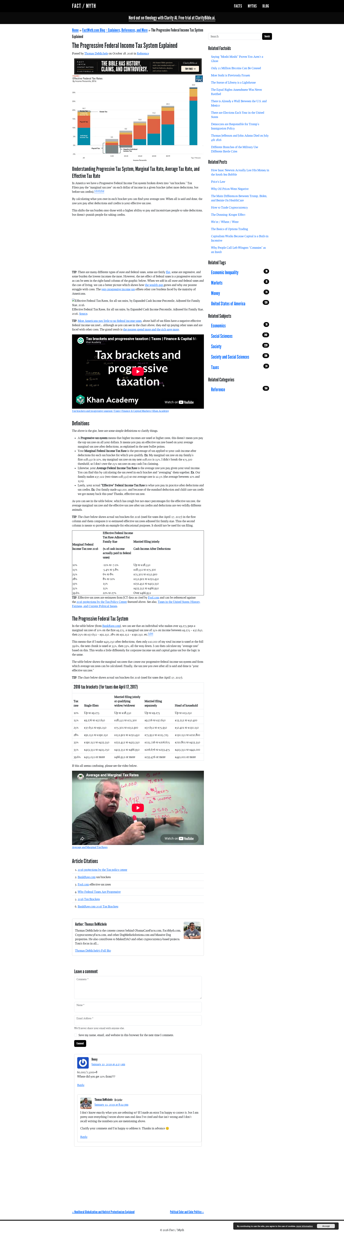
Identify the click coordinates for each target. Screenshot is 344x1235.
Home (75, 30)
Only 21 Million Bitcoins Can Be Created (236, 68)
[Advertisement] (138, 245)
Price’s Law (218, 181)
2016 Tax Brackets (89, 899)
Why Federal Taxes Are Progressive (99, 891)
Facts (238, 6)
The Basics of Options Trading (229, 229)
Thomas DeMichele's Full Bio (93, 950)
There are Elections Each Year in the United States (237, 115)
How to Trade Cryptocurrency (229, 207)
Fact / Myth (84, 6)
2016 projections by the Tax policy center (102, 869)
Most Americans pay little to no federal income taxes (110, 320)
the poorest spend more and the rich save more (151, 329)
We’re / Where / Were (224, 221)
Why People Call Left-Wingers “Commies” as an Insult (238, 250)
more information (304, 1226)
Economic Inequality (239, 272)
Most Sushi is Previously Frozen (230, 75)
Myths (252, 6)
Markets (239, 283)
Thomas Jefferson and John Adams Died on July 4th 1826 (240, 137)
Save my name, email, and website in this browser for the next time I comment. (126, 1035)
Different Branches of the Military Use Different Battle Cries (234, 149)
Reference (143, 53)
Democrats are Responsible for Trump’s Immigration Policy (235, 126)
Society (239, 347)
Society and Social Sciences (239, 357)
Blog (265, 6)
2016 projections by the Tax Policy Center (102, 601)
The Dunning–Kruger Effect (228, 214)
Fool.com (153, 597)
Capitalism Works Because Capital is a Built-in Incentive (239, 238)
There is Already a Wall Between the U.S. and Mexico (239, 103)
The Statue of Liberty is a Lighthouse (233, 82)
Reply (80, 1085)
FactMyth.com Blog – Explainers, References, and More (115, 30)
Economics (239, 326)
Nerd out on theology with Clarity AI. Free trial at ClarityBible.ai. (172, 18)
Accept (326, 1226)
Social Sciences (239, 336)
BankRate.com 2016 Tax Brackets (98, 906)
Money (239, 293)
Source (83, 313)
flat (168, 272)
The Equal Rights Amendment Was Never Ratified (236, 92)
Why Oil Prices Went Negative (230, 188)
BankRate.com (111, 625)
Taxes (239, 367)
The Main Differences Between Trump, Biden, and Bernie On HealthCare (239, 198)
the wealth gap (154, 285)
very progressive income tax (118, 289)
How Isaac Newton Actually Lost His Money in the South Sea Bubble (240, 172)
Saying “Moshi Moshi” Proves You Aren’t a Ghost (237, 59)
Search (267, 36)
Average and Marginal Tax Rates (89, 847)
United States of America (239, 304)
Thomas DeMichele (96, 53)
